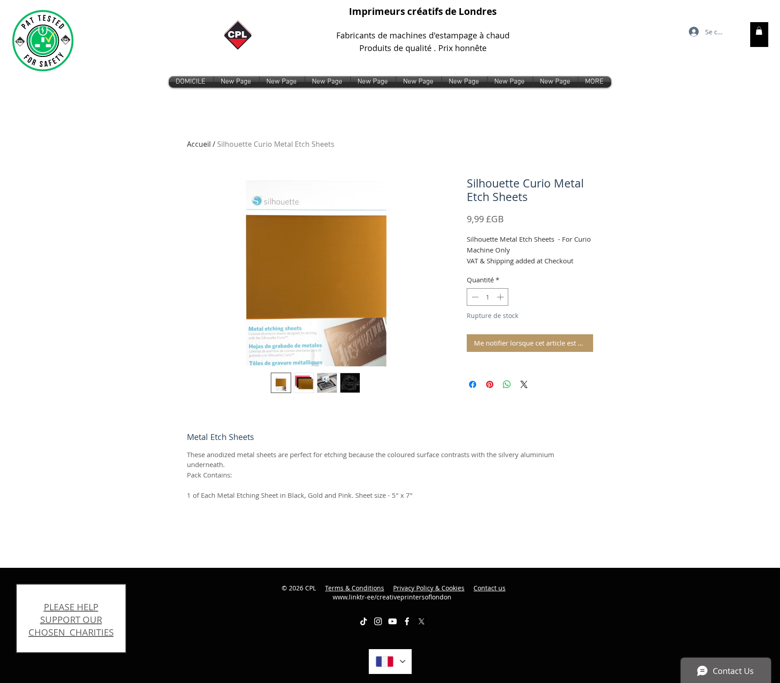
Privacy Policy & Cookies (428, 588)
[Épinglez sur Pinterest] (489, 384)
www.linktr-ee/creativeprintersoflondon (419, 592)
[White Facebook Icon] (407, 621)
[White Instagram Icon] (378, 621)
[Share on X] (524, 384)
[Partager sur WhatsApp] (506, 384)
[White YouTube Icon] (392, 621)
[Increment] (501, 297)
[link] (759, 31)
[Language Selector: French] (390, 661)
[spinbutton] (487, 297)
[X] (421, 621)
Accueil (199, 144)
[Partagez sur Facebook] (472, 384)
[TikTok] (363, 621)
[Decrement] (474, 297)
